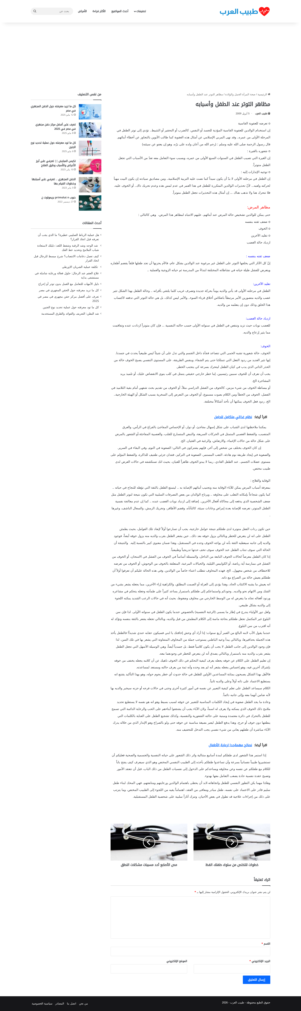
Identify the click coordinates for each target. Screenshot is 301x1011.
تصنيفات (141, 11)
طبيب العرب (261, 113)
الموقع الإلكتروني (176, 961)
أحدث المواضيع (119, 11)
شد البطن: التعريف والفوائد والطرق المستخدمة (70, 313)
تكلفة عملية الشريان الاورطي (80, 267)
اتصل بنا (71, 1003)
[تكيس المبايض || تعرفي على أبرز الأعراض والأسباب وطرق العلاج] (90, 166)
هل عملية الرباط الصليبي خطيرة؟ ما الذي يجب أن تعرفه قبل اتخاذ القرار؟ (68, 237)
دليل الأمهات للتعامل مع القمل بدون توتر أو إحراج (68, 284)
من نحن (83, 1003)
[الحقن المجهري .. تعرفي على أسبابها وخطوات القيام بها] (90, 184)
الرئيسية (263, 94)
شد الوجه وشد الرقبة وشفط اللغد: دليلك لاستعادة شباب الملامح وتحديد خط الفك (68, 247)
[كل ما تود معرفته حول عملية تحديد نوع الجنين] (90, 148)
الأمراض (82, 11)
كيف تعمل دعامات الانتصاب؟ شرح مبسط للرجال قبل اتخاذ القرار (66, 258)
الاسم (265, 943)
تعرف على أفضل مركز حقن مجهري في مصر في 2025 (55, 126)
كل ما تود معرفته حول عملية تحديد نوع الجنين (53, 145)
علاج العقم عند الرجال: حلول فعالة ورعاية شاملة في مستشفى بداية (67, 275)
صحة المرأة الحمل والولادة (240, 94)
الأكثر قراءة (99, 11)
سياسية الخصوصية (42, 1003)
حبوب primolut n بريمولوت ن (58, 197)
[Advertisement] (150, 57)
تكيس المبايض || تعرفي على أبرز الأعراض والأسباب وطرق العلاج (56, 163)
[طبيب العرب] (244, 11)
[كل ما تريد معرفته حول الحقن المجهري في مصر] (90, 111)
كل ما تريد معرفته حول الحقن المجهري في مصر (53, 108)
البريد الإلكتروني (259, 961)
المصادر (59, 1003)
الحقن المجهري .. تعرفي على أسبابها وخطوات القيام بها (54, 181)
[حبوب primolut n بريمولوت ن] (90, 203)
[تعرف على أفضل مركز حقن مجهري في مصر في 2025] (90, 130)
